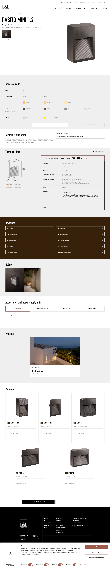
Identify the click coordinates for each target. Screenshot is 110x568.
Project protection (76, 523)
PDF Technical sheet (12, 234)
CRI (6, 90)
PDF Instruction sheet (63, 234)
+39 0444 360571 (36, 536)
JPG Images (10, 228)
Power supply (9, 96)
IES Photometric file (12, 252)
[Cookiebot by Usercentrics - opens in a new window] (10, 565)
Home (3, 13)
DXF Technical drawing (63, 240)
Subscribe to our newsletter (79, 518)
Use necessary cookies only (96, 557)
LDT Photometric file (62, 246)
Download (94, 8)
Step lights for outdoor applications (11, 25)
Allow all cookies (96, 546)
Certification (82, 2)
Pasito (13, 13)
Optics (7, 117)
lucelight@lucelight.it (36, 538)
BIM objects (10, 246)
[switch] (46, 564)
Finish (7, 108)
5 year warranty (76, 520)
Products (56, 8)
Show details (84, 564)
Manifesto (69, 2)
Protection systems (91, 2)
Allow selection (96, 552)
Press (45, 527)
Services (75, 2)
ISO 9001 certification (77, 525)
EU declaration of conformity (64, 252)
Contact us (100, 2)
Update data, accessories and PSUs (87, 124)
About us (63, 2)
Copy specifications (97, 201)
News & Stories (81, 8)
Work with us (59, 532)
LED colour (8, 102)
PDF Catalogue (61, 228)
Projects (68, 8)
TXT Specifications (11, 240)
